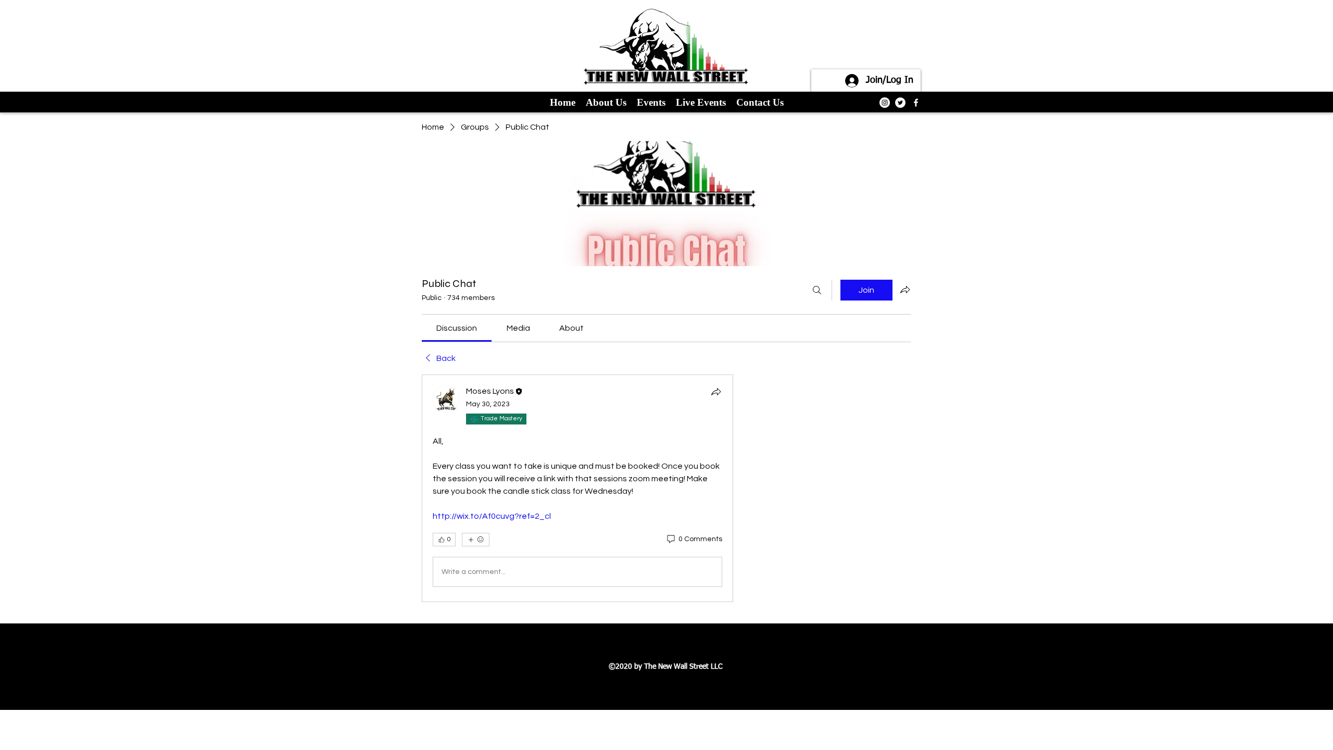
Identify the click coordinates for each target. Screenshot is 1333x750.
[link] (456, 328)
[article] (577, 488)
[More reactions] (475, 539)
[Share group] (905, 289)
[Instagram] (884, 102)
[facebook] (916, 102)
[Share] (716, 391)
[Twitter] (900, 102)
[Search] (817, 290)
